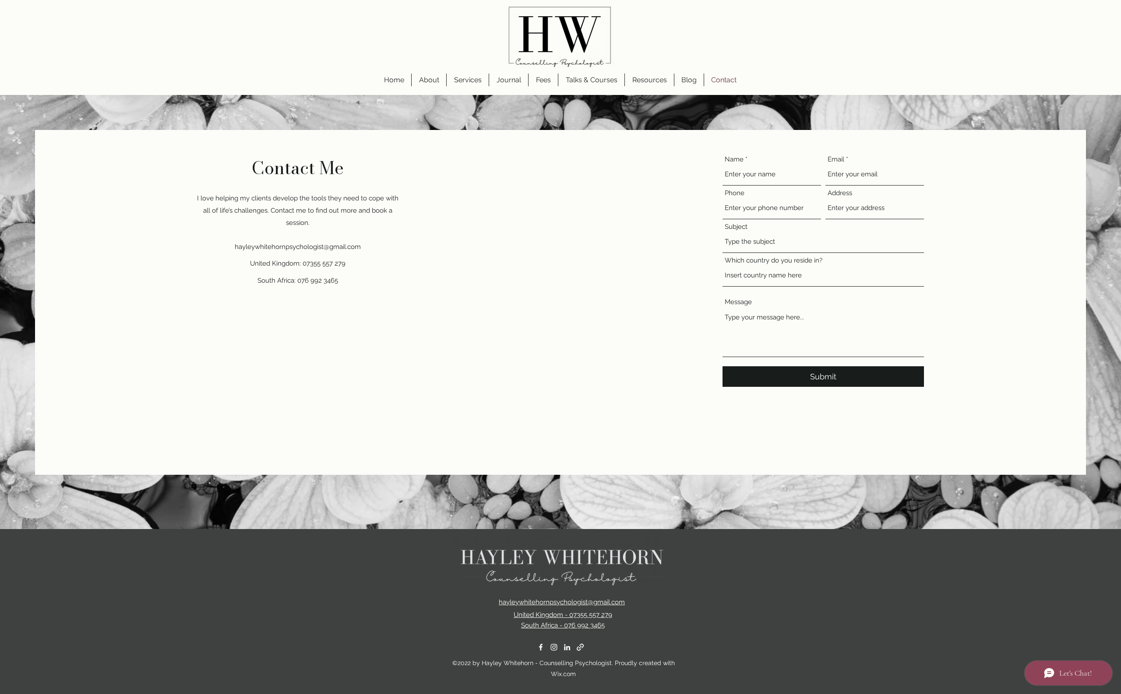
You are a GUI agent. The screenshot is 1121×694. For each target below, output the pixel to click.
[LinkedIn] (567, 647)
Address (840, 193)
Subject (736, 227)
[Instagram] (554, 647)
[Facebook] (540, 647)
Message (738, 302)
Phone (734, 193)
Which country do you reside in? (773, 260)
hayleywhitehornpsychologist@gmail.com (298, 247)
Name (734, 159)
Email (836, 159)
